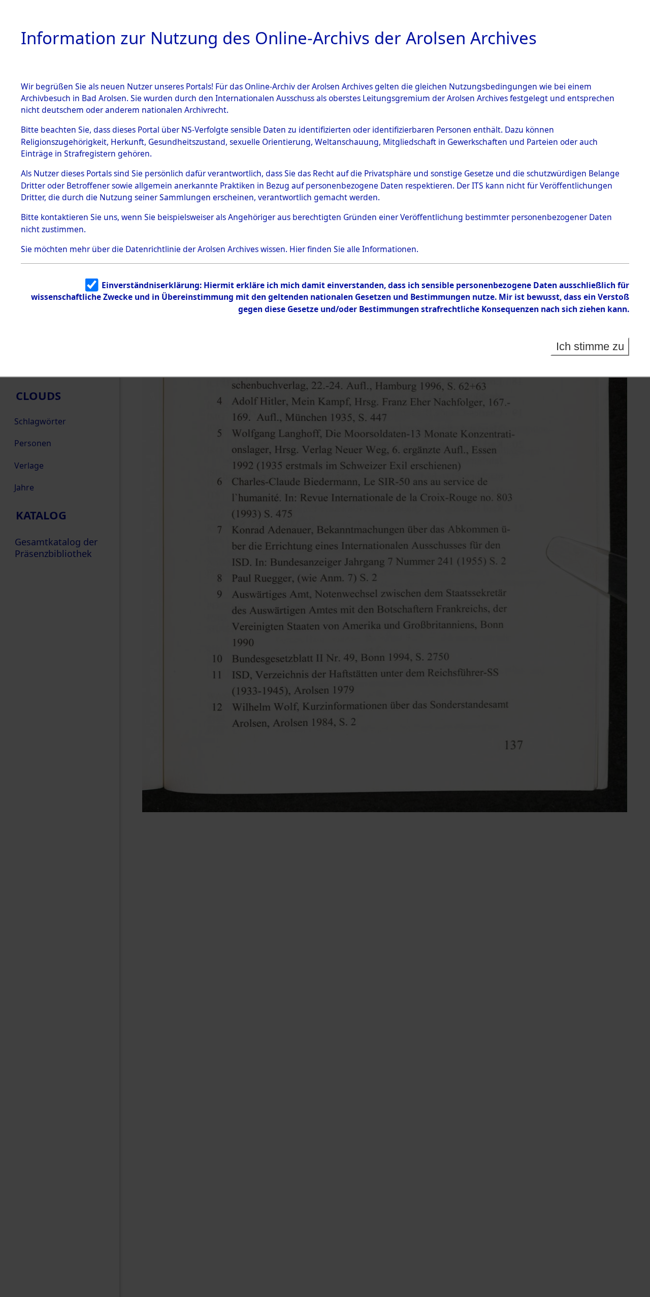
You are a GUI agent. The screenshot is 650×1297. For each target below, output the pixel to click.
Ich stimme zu (590, 346)
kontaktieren (64, 217)
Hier (297, 249)
